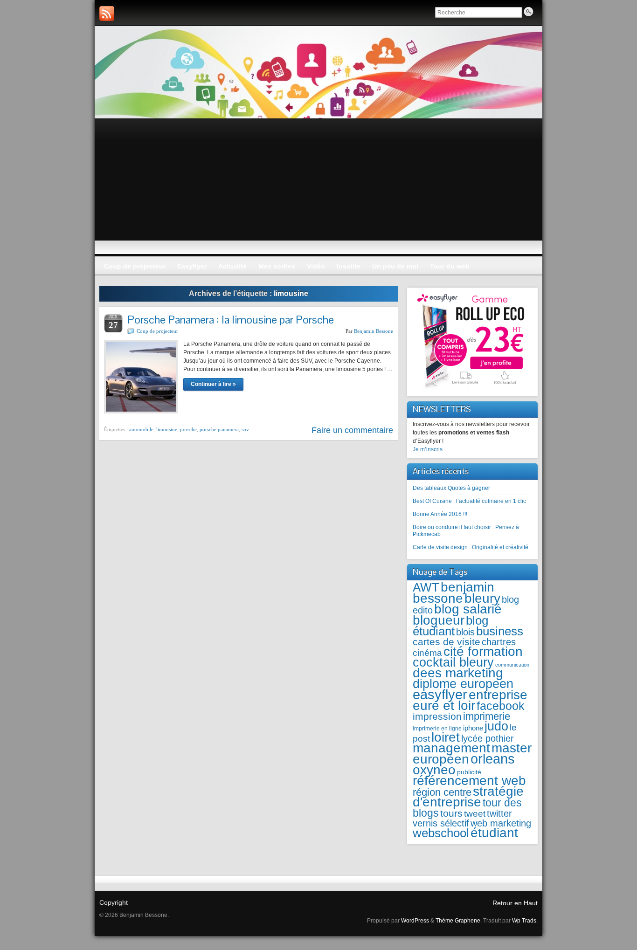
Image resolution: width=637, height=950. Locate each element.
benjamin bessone (453, 592)
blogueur (438, 620)
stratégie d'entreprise (468, 796)
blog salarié (468, 609)
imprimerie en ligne (437, 728)
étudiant (494, 833)
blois (465, 632)
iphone (473, 728)
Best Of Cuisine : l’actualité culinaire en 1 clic (469, 501)
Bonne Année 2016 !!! (440, 514)
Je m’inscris (428, 449)
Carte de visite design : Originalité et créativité (470, 547)
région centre (442, 792)
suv (245, 429)
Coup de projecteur (157, 331)
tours (451, 813)
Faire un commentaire (352, 430)
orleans (493, 758)
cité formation (483, 651)
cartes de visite (446, 641)
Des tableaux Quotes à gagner (451, 488)
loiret (445, 737)
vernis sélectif (441, 823)
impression (437, 716)
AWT (426, 587)
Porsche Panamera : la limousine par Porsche (230, 319)
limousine (166, 429)
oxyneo (434, 770)
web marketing (501, 823)
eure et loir (444, 705)
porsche (188, 429)
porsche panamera (219, 429)
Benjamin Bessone (373, 331)
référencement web (469, 780)
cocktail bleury (453, 662)
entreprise (498, 695)
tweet (474, 813)
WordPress (415, 920)
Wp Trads (524, 920)
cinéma (427, 653)
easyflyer (440, 694)
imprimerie (486, 716)
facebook (501, 706)
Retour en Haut (515, 903)
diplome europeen (463, 683)
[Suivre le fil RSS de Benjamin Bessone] (106, 13)
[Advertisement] (318, 188)
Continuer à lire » (213, 384)
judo (496, 726)
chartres (499, 642)
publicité (469, 772)
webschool (441, 833)
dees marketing (458, 673)
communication (512, 665)
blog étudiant (450, 626)
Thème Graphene (458, 920)
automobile (141, 429)
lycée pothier (487, 738)
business (499, 631)
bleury (482, 598)
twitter (499, 813)
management (451, 748)
